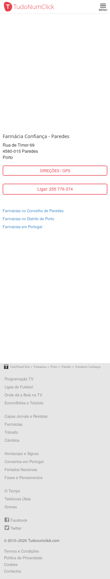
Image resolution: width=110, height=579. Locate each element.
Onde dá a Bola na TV (23, 394)
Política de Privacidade (23, 557)
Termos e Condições (21, 551)
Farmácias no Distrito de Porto (28, 218)
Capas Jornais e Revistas (26, 416)
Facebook (18, 520)
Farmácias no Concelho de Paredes (33, 210)
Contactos (12, 571)
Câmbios (12, 440)
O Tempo (12, 490)
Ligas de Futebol (19, 386)
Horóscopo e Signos (22, 453)
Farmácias (13, 424)
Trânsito (11, 432)
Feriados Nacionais (21, 469)
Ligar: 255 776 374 (55, 189)
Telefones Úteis (18, 498)
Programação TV (19, 378)
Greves (11, 506)
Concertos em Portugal (24, 461)
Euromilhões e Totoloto (24, 402)
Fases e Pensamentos (23, 477)
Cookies (11, 564)
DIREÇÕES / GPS (55, 170)
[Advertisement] (55, 71)
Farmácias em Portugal (22, 226)
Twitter (16, 528)
